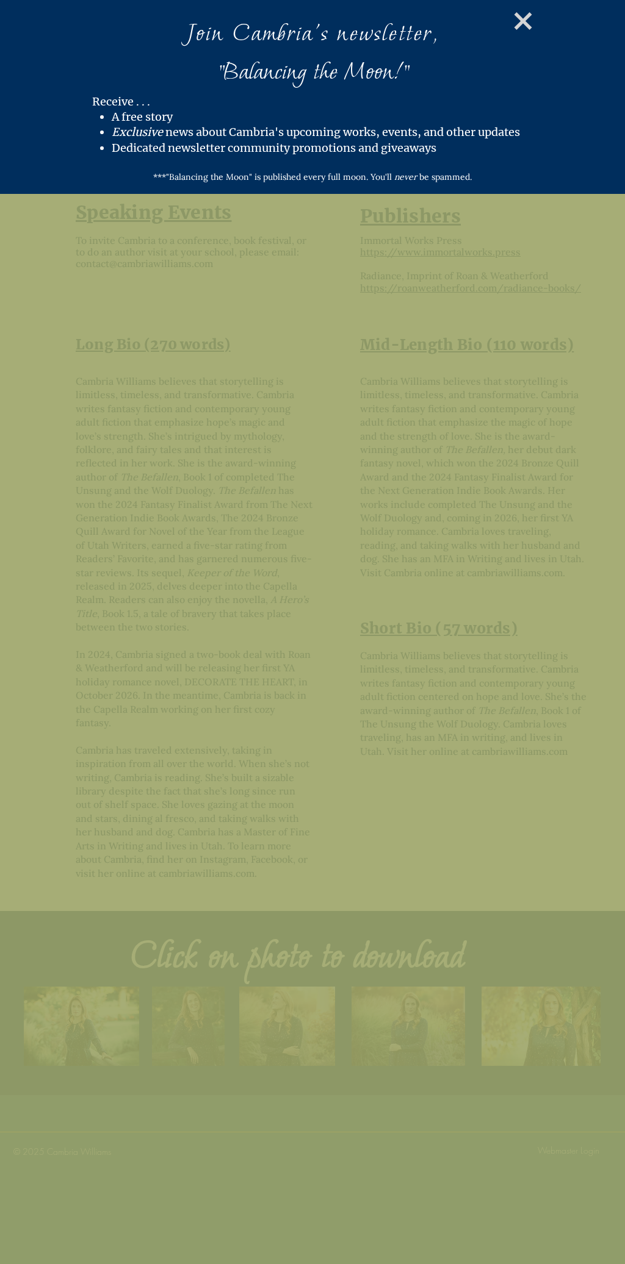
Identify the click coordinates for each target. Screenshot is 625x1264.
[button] (502, 21)
